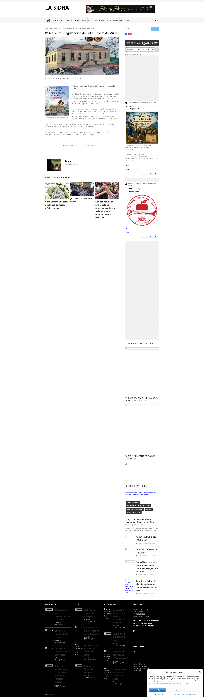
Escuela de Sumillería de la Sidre (138, 505)
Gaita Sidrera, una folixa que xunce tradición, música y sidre (57, 204)
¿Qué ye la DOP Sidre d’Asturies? (146, 538)
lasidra (49, 78)
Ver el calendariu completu (149, 174)
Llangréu (149, 509)
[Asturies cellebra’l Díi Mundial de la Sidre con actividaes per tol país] (130, 587)
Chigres (76, 20)
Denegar (175, 690)
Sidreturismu (114, 20)
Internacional (103, 20)
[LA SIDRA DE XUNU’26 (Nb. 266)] (130, 551)
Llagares (84, 20)
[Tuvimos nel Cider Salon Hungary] (78, 667)
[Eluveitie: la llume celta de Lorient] (49, 631)
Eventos (62, 20)
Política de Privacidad (173, 694)
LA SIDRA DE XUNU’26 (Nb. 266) (146, 551)
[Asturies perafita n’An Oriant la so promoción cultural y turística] (49, 667)
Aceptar (157, 690)
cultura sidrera (133, 502)
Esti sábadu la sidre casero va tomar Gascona (91, 630)
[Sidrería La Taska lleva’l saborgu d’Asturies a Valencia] (108, 614)
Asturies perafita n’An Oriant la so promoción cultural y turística (61, 674)
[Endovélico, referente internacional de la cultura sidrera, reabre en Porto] (130, 564)
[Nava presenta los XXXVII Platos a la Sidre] (78, 649)
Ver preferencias (192, 690)
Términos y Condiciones (188, 694)
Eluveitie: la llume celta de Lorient (61, 634)
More (127, 169)
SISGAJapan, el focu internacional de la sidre (62, 615)
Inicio (46, 28)
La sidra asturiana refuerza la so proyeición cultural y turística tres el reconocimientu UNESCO (105, 209)
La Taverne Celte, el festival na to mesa (62, 651)
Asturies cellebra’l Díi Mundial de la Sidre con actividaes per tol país (146, 586)
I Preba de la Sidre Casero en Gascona (97, 146)
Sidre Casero (83, 78)
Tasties (69, 20)
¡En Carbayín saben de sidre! (81, 200)
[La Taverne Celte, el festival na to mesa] (49, 649)
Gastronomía (92, 20)
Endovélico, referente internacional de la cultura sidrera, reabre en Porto (147, 567)
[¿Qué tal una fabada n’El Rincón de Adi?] (108, 656)
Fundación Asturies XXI (135, 509)
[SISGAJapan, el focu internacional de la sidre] (49, 611)
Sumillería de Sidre (133, 512)
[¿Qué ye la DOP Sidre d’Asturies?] (130, 538)
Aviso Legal (137, 671)
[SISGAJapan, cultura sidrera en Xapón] (78, 611)
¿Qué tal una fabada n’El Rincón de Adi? (120, 654)
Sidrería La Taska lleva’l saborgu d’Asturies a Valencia (119, 616)
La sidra (55, 20)
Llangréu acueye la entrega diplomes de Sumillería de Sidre (140, 520)
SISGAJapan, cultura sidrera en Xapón (91, 613)
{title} (127, 165)
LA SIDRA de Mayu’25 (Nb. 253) (69, 146)
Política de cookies (160, 694)
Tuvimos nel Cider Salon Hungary (90, 669)
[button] (200, 672)
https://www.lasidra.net (72, 164)
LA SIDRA (57, 7)
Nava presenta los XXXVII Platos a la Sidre (91, 650)
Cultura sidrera (125, 20)
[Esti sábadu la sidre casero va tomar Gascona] (78, 628)
